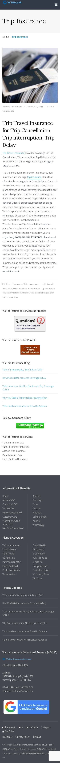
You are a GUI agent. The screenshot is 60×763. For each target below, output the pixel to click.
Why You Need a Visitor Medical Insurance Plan (24, 397)
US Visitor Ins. (8, 557)
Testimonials (8, 508)
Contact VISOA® (9, 504)
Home (5, 36)
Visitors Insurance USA (13, 442)
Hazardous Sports (41, 570)
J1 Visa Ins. (37, 561)
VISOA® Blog (38, 524)
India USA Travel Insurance (15, 459)
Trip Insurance (31, 284)
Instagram (46, 727)
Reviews (36, 496)
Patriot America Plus (12, 454)
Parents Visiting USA (11, 561)
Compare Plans (39, 516)
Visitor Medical (9, 549)
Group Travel (38, 553)
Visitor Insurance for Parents (15, 446)
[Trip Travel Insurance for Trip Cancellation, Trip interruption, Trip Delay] (30, 75)
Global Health (39, 545)
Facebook (10, 727)
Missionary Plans (40, 574)
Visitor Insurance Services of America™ (35, 744)
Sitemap (37, 736)
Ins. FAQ (36, 520)
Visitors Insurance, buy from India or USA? (22, 369)
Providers (37, 512)
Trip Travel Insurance (13, 153)
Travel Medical (9, 574)
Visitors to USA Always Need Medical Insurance (24, 639)
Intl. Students (38, 549)
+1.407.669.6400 (25, 687)
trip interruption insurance (15, 292)
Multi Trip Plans (39, 557)
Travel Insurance (14, 284)
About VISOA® (8, 500)
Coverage (37, 500)
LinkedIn (34, 727)
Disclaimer (7, 736)
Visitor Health (8, 553)
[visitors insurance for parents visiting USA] (30, 349)
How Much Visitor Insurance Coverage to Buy (24, 377)
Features (36, 508)
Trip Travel (37, 578)
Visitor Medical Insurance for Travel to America (24, 406)
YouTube (9, 731)
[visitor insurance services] (30, 323)
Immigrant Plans (40, 566)
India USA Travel (10, 566)
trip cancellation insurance (26, 288)
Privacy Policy (23, 736)
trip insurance (34, 177)
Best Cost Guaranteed (13, 528)
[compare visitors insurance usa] (30, 425)
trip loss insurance (39, 292)
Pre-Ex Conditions (11, 570)
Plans (35, 504)
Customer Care (9, 516)
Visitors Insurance (10, 545)
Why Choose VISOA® (12, 512)
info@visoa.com (25, 691)
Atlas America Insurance (13, 450)
